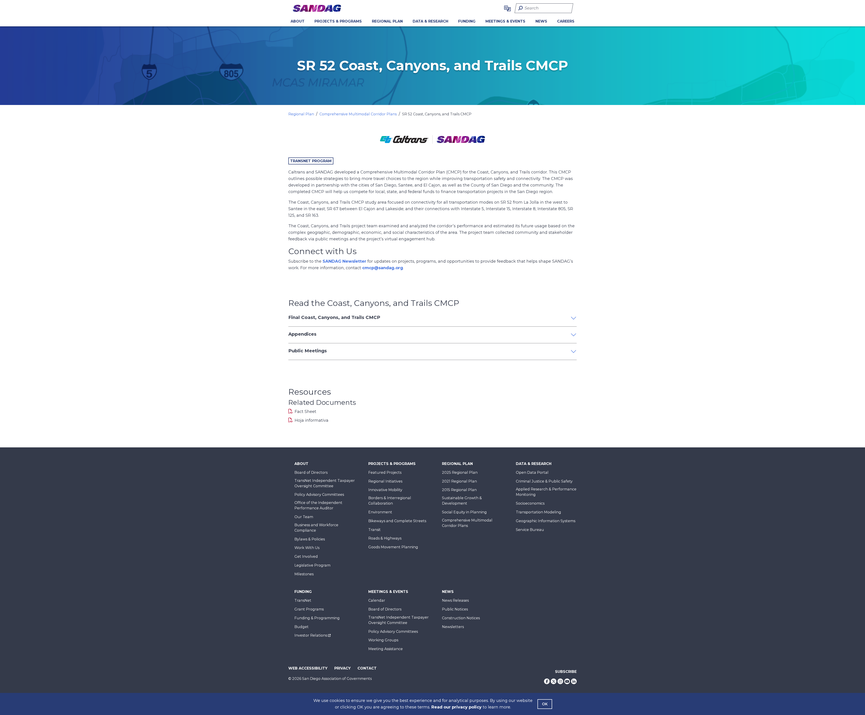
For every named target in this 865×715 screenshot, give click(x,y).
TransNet (302, 600)
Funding (467, 21)
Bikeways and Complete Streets (397, 521)
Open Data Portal (532, 472)
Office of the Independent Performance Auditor (318, 505)
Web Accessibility (308, 668)
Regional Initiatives (385, 481)
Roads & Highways (384, 538)
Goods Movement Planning (393, 547)
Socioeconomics (530, 503)
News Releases (455, 600)
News (541, 21)
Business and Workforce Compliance (316, 528)
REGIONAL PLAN (387, 21)
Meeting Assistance (385, 649)
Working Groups (383, 640)
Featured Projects (384, 472)
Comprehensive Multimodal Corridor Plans (358, 114)
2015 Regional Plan (459, 490)
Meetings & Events (505, 21)
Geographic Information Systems (545, 521)
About (298, 21)
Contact (367, 668)
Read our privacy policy (456, 707)
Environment (380, 512)
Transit (374, 530)
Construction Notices (461, 618)
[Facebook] (547, 681)
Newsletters (453, 627)
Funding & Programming (317, 618)
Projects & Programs (338, 21)
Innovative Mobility (385, 490)
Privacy (342, 668)
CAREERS (565, 21)
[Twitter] (553, 681)
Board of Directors (311, 472)
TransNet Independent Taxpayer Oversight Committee (324, 483)
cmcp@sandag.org (382, 267)
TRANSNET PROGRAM (311, 161)
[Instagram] (560, 681)
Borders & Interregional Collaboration (389, 501)
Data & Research (430, 21)
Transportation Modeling (538, 512)
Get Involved (306, 556)
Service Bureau (530, 530)
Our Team (303, 517)
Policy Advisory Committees (319, 494)
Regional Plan (301, 114)
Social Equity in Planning (464, 512)
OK (545, 704)
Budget (301, 627)
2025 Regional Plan (460, 472)
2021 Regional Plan (459, 481)
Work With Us (306, 548)
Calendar (376, 600)
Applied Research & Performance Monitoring (546, 492)
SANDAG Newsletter (344, 261)
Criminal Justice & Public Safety (544, 481)
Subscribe (566, 671)
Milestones (304, 574)
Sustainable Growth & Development (462, 501)
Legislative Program (312, 565)
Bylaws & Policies (309, 539)
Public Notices (455, 609)
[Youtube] (567, 681)
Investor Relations (310, 635)
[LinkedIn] (574, 681)
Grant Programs (309, 609)
